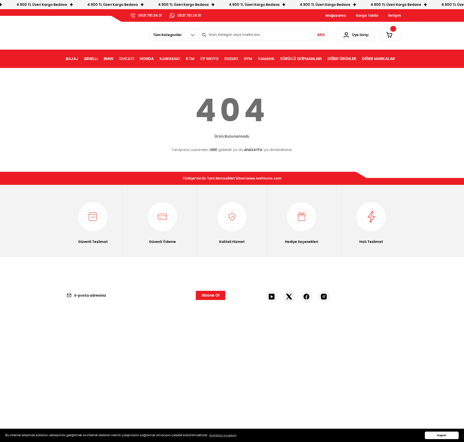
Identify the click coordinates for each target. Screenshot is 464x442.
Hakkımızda (72, 354)
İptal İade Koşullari (165, 363)
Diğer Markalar (336, 372)
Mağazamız (72, 363)
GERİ (213, 149)
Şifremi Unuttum (251, 363)
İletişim (69, 345)
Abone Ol (210, 295)
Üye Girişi (244, 354)
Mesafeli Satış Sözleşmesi (171, 345)
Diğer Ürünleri (335, 363)
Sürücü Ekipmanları (340, 354)
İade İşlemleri (161, 382)
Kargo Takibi (73, 372)
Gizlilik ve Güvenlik (165, 354)
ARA (321, 34)
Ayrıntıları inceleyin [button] (223, 435)
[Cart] (390, 35)
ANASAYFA (253, 149)
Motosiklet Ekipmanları (342, 345)
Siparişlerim (246, 372)
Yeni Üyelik (245, 345)
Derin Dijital (210, 412)
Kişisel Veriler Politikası (168, 372)
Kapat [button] (441, 435)
